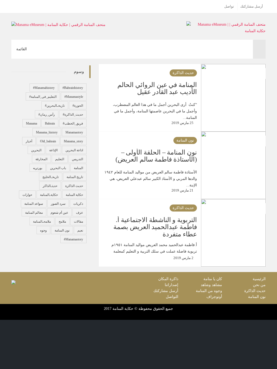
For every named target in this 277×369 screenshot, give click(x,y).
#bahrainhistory (72, 88)
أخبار (29, 141)
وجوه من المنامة (209, 291)
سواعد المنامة (33, 204)
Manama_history (47, 132)
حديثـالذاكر (50, 186)
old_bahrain (48, 141)
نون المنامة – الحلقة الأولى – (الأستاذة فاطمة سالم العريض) (156, 156)
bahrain (50, 123)
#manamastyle (73, 97)
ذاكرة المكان (168, 279)
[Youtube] (14, 6)
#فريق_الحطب (73, 123)
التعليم (59, 159)
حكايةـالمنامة (49, 195)
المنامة (78, 168)
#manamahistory (44, 88)
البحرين (36, 150)
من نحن (259, 285)
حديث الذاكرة (183, 73)
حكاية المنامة (74, 195)
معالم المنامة (34, 212)
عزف (79, 212)
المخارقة (41, 159)
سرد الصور (58, 204)
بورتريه (37, 168)
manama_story (73, 141)
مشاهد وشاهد (211, 285)
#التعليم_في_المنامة (43, 97)
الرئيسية (259, 279)
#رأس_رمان (46, 114)
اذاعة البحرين (74, 150)
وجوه (43, 230)
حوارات (27, 195)
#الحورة (77, 106)
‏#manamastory (73, 239)
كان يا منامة (212, 279)
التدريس (77, 159)
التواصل (172, 297)
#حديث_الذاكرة (73, 114)
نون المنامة (185, 140)
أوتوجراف (214, 297)
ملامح (62, 221)
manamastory (74, 132)
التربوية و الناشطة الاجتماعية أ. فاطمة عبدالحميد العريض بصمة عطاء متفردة (155, 227)
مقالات (78, 221)
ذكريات (78, 204)
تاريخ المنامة (75, 177)
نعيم (80, 230)
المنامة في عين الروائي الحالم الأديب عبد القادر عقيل (157, 88)
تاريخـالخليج (50, 177)
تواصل (229, 6)
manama (31, 123)
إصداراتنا (171, 285)
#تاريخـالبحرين (55, 106)
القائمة (24, 52)
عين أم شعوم (59, 212)
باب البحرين (58, 168)
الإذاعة (53, 150)
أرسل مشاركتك (251, 6)
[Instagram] (21, 6)
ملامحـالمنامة (42, 221)
